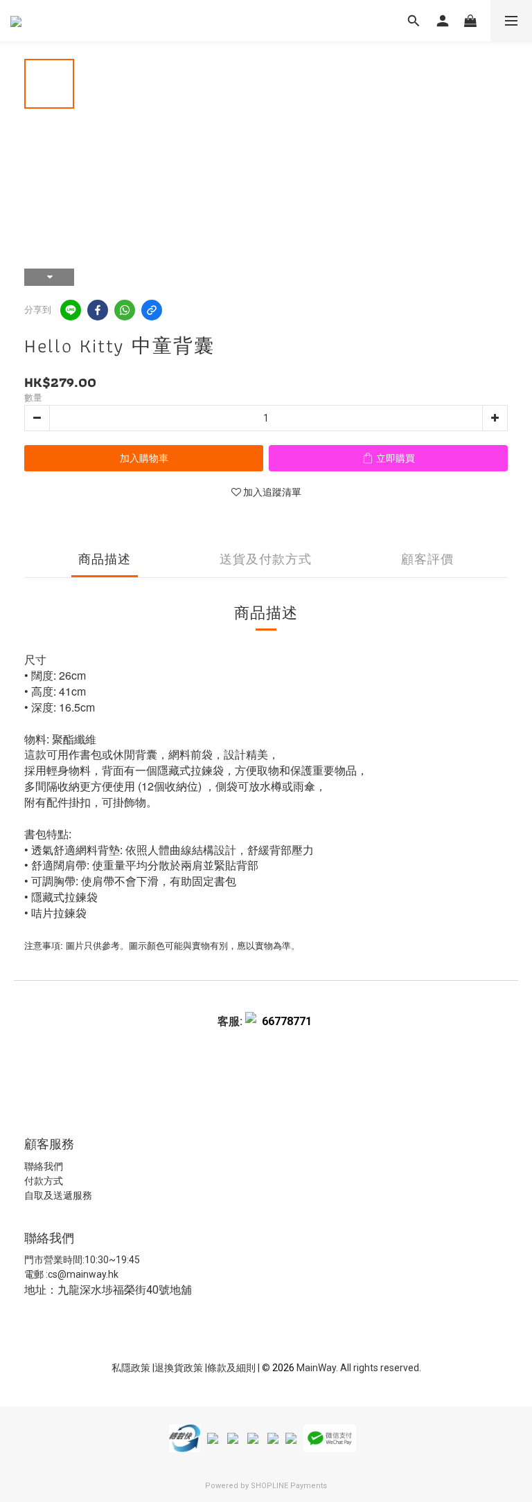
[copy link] (151, 310)
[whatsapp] (124, 310)
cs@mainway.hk (83, 1274)
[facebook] (97, 310)
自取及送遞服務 (58, 1195)
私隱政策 (131, 1367)
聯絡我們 (43, 1166)
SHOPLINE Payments (289, 1485)
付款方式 (43, 1180)
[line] (70, 310)
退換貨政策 (179, 1367)
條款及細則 (232, 1367)
